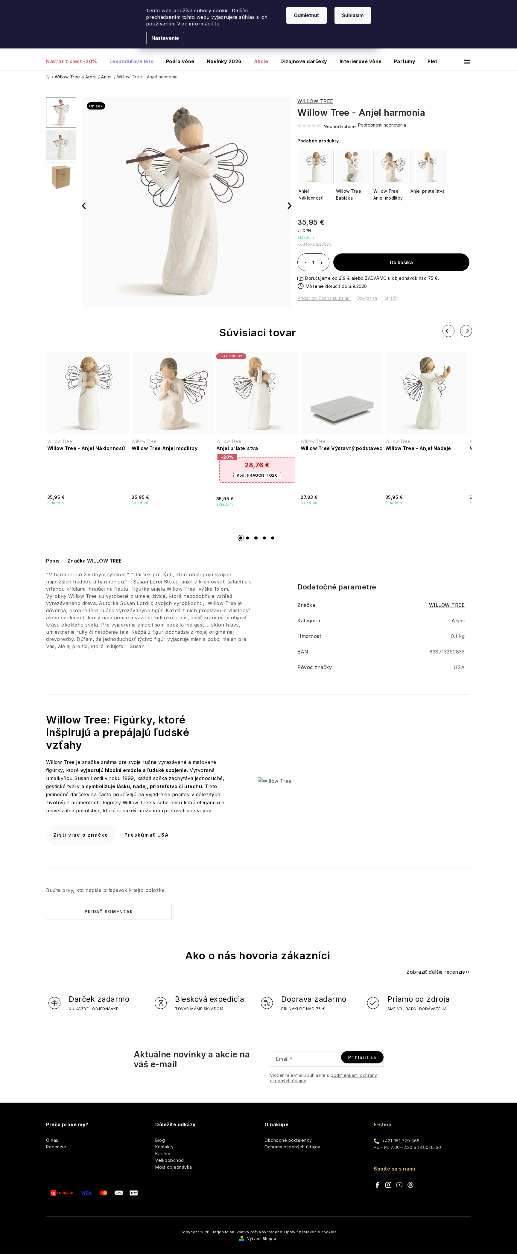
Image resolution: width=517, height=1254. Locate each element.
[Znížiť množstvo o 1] (305, 263)
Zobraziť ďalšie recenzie (436, 972)
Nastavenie (165, 38)
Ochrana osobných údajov (292, 1146)
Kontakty (164, 1146)
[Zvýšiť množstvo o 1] (321, 263)
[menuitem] (74, 61)
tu (217, 24)
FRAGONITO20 (257, 475)
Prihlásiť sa (362, 1057)
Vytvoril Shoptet (262, 1238)
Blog (160, 1140)
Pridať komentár (109, 911)
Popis (53, 561)
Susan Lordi (147, 582)
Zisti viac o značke (80, 835)
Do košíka (401, 262)
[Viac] (464, 61)
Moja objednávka (173, 1167)
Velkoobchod (169, 1160)
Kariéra (163, 1153)
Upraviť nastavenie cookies (310, 1232)
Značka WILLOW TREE (94, 561)
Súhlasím (353, 15)
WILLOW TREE (315, 101)
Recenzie (56, 1146)
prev (448, 331)
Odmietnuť (306, 15)
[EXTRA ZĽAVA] (257, 393)
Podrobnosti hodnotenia (382, 125)
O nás (52, 1140)
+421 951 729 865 (400, 1140)
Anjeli (458, 621)
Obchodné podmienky (288, 1140)
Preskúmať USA (146, 835)
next (466, 331)
